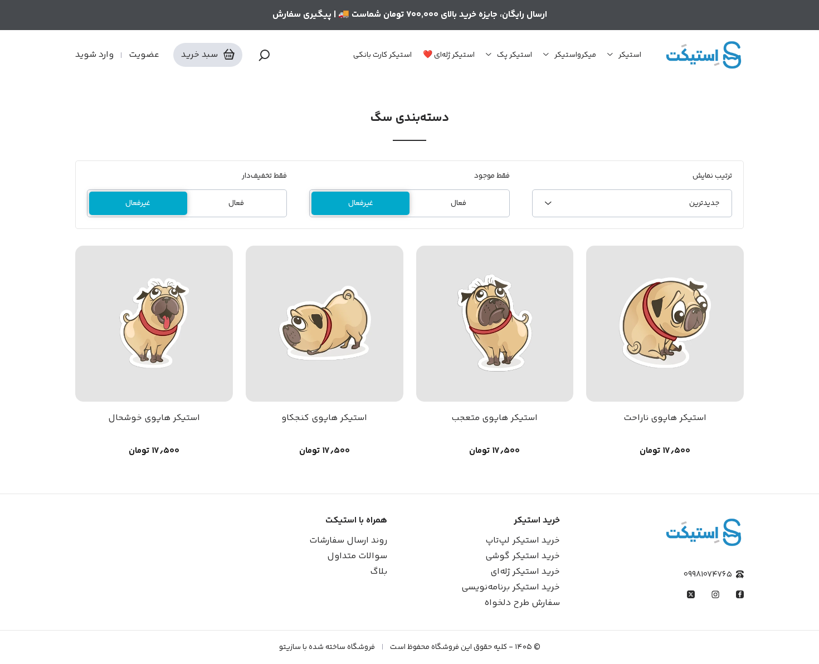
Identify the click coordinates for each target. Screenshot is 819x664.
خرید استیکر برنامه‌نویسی (510, 587)
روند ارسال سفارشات (348, 541)
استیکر (629, 55)
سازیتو (290, 647)
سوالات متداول (357, 556)
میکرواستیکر (575, 55)
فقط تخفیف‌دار (264, 176)
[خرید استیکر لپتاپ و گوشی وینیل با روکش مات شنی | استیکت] (704, 55)
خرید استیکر (537, 521)
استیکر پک (514, 55)
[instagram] (715, 594)
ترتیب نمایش (712, 176)
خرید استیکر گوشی (522, 556)
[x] (691, 594)
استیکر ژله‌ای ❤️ (449, 55)
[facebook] (740, 594)
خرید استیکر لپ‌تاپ (522, 541)
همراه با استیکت (356, 521)
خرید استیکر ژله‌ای (525, 572)
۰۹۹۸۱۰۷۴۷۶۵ (708, 574)
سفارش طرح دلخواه (522, 603)
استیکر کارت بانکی (382, 55)
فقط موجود (491, 176)
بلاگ (378, 572)
